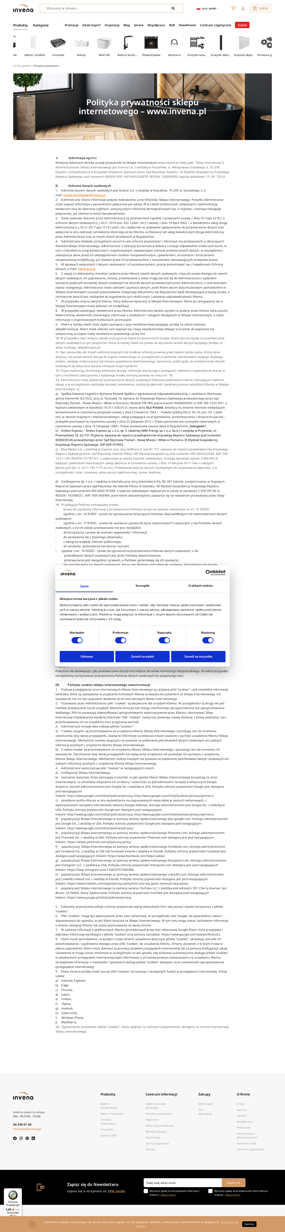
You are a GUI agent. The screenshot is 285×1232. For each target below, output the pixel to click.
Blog (127, 25)
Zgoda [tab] (84, 586)
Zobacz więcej (168, 1194)
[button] (242, 8)
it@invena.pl (87, 269)
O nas (240, 1104)
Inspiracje (112, 25)
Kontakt (242, 1115)
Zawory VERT (109, 1135)
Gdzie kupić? (91, 25)
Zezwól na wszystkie (198, 656)
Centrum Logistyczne (215, 25)
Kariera (241, 1110)
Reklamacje (153, 1137)
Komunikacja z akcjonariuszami (247, 1135)
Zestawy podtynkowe (108, 1121)
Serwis (139, 25)
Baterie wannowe (112, 1113)
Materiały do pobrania (160, 1125)
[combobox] (111, 8)
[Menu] (19, 1190)
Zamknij (249, 1224)
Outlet (242, 25)
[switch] (120, 640)
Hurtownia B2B (246, 1143)
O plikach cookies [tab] (200, 585)
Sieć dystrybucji (205, 1111)
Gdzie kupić (205, 1104)
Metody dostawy (156, 1131)
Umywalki (107, 1129)
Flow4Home (187, 25)
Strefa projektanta (157, 1143)
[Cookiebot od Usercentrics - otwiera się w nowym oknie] (208, 573)
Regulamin (152, 1119)
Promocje (72, 25)
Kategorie (41, 25)
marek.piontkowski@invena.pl (84, 195)
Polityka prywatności (159, 1113)
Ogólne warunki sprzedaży (156, 1105)
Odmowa (87, 656)
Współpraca (156, 25)
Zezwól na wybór (142, 656)
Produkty (20, 25)
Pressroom (244, 1127)
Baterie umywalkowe (109, 1105)
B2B (172, 25)
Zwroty (150, 1149)
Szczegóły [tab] (143, 585)
